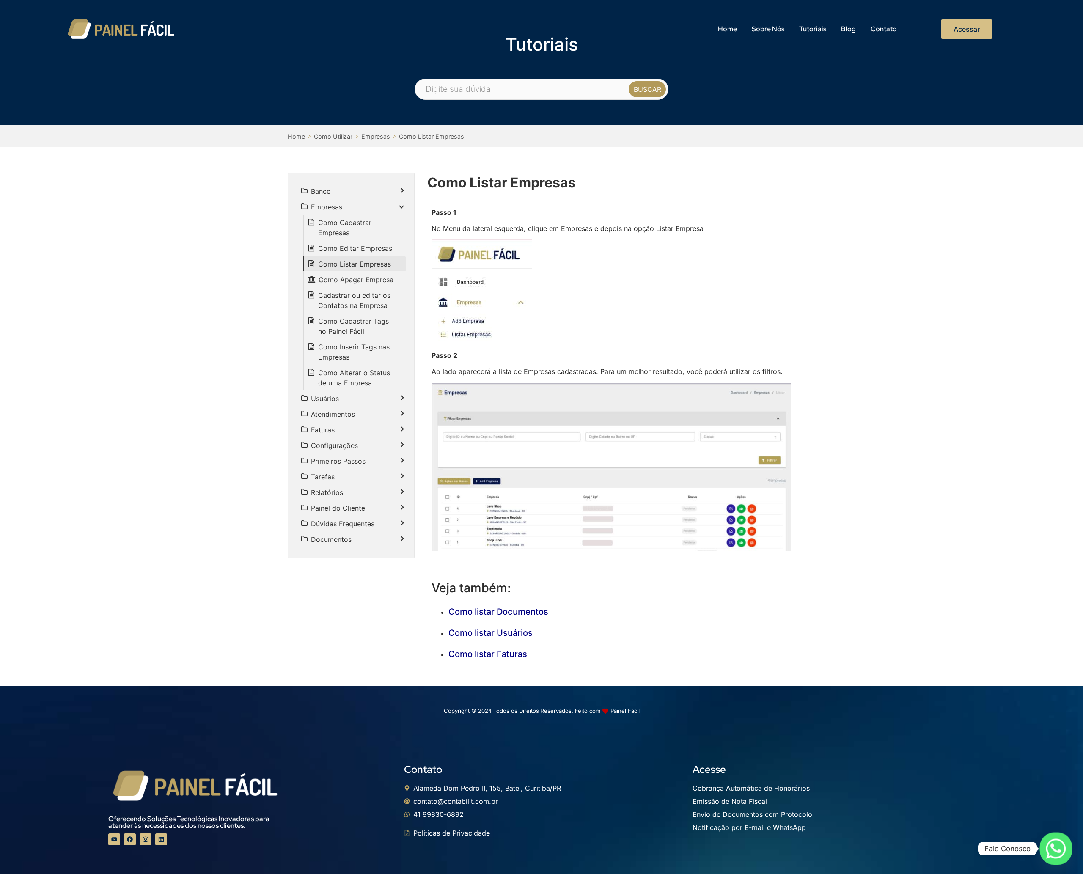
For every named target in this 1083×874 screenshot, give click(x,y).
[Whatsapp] (1056, 848)
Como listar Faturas (487, 654)
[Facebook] (130, 839)
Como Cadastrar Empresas (344, 227)
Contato (884, 29)
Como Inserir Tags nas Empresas (354, 352)
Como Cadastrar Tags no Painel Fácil (353, 326)
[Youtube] (114, 839)
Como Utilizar (333, 136)
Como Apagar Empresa (356, 279)
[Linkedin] (161, 839)
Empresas (375, 136)
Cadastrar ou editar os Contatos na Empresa (354, 300)
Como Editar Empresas (355, 248)
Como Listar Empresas (431, 136)
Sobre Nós (768, 29)
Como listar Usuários (490, 633)
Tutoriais (812, 29)
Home (727, 29)
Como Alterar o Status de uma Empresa (354, 377)
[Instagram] (145, 839)
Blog (848, 29)
